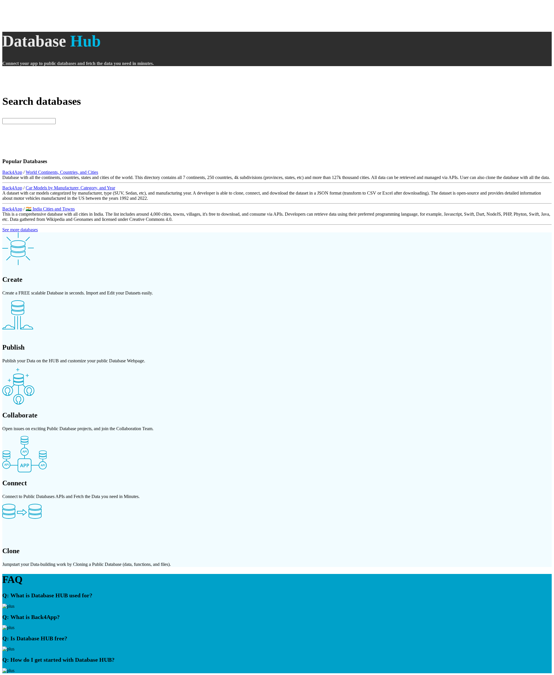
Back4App (12, 172)
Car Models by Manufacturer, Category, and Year (70, 187)
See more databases (20, 229)
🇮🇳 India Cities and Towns (50, 208)
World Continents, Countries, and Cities (62, 172)
